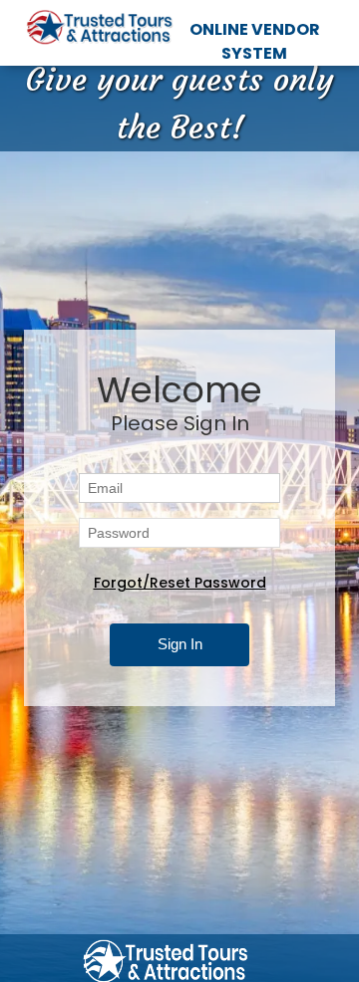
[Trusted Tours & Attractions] (99, 30)
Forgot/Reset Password (180, 583)
